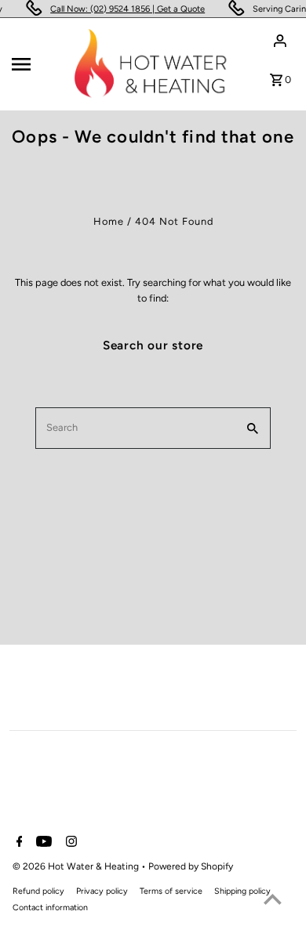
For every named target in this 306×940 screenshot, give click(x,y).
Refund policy (38, 891)
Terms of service (171, 891)
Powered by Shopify (190, 866)
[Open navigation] (38, 64)
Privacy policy (102, 891)
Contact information (50, 907)
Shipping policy (242, 891)
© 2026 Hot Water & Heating (77, 866)
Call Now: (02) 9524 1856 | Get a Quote (126, 9)
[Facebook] (18, 843)
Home (108, 221)
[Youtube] (42, 843)
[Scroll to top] (272, 898)
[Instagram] (69, 843)
